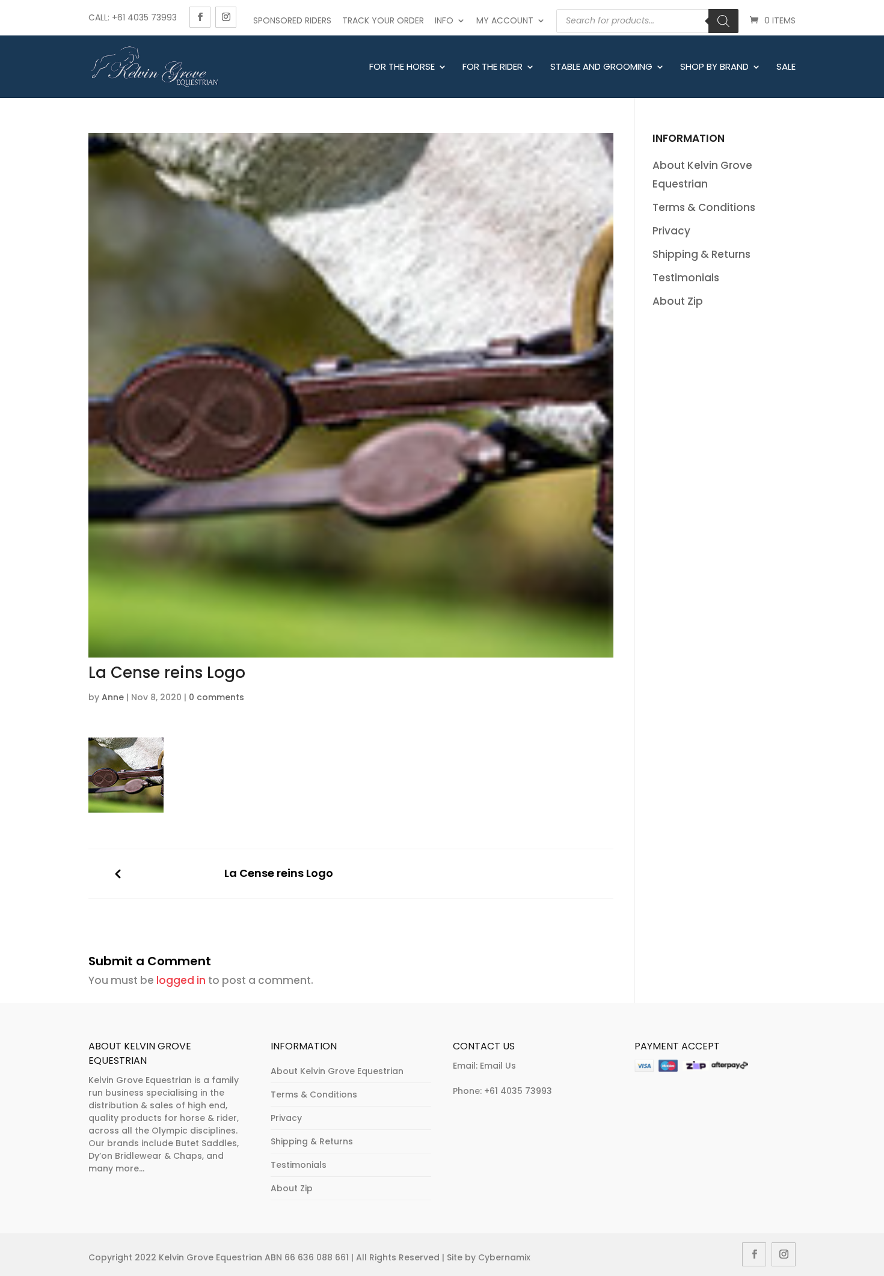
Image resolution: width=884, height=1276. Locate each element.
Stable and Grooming (601, 67)
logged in (181, 980)
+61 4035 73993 (518, 1091)
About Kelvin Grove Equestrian (337, 1071)
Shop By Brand (714, 67)
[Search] (723, 21)
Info (444, 20)
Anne (113, 697)
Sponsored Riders (292, 20)
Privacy (671, 231)
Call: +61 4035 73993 (132, 17)
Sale (786, 67)
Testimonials (685, 277)
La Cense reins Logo (278, 873)
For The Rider (492, 67)
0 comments (216, 697)
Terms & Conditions (703, 207)
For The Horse (402, 67)
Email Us (498, 1066)
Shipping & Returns (701, 254)
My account (504, 20)
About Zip (677, 301)
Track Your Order (383, 20)
